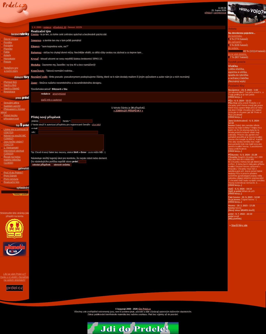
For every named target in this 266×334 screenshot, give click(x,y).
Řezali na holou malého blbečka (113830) (12, 160)
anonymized (59, 93)
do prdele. (233, 48)
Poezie (7, 61)
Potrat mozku (11, 115)
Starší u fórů (10, 85)
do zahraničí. (235, 42)
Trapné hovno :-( (244, 199)
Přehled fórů (10, 82)
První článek (10, 175)
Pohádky (8, 45)
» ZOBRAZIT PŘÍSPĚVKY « (128, 110)
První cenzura (11, 179)
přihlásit (208, 12)
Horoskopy (9, 58)
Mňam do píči (241, 191)
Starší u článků (11, 88)
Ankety (7, 55)
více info (96, 124)
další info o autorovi (51, 99)
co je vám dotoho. (237, 54)
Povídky (8, 42)
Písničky (8, 48)
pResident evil (11, 118)
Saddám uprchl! (12, 106)
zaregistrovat (220, 12)
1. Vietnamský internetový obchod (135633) (14, 150)
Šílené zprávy (11, 39)
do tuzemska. (235, 36)
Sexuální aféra (11, 102)
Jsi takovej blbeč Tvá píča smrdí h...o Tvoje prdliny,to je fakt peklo (246, 93)
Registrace (9, 91)
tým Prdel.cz (144, 309)
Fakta (7, 52)
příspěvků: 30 (59, 27)
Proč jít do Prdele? (13, 172)
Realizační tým (11, 182)
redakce (47, 27)
